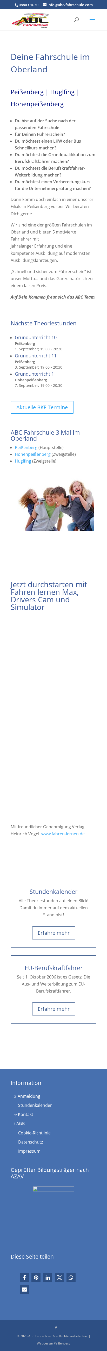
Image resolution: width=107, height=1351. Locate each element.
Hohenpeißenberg (33, 454)
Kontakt (25, 1114)
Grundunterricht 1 (34, 374)
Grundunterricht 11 (36, 355)
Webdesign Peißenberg (53, 1343)
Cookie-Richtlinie (34, 1133)
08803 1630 (28, 4)
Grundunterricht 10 (36, 337)
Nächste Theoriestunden (44, 323)
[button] (24, 1277)
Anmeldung (28, 1096)
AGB (20, 1123)
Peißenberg (26, 447)
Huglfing (23, 461)
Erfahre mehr (54, 932)
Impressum (29, 1151)
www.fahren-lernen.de (63, 834)
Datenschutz (30, 1142)
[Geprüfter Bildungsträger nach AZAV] (53, 1214)
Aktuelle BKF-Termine (42, 407)
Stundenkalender (34, 1105)
